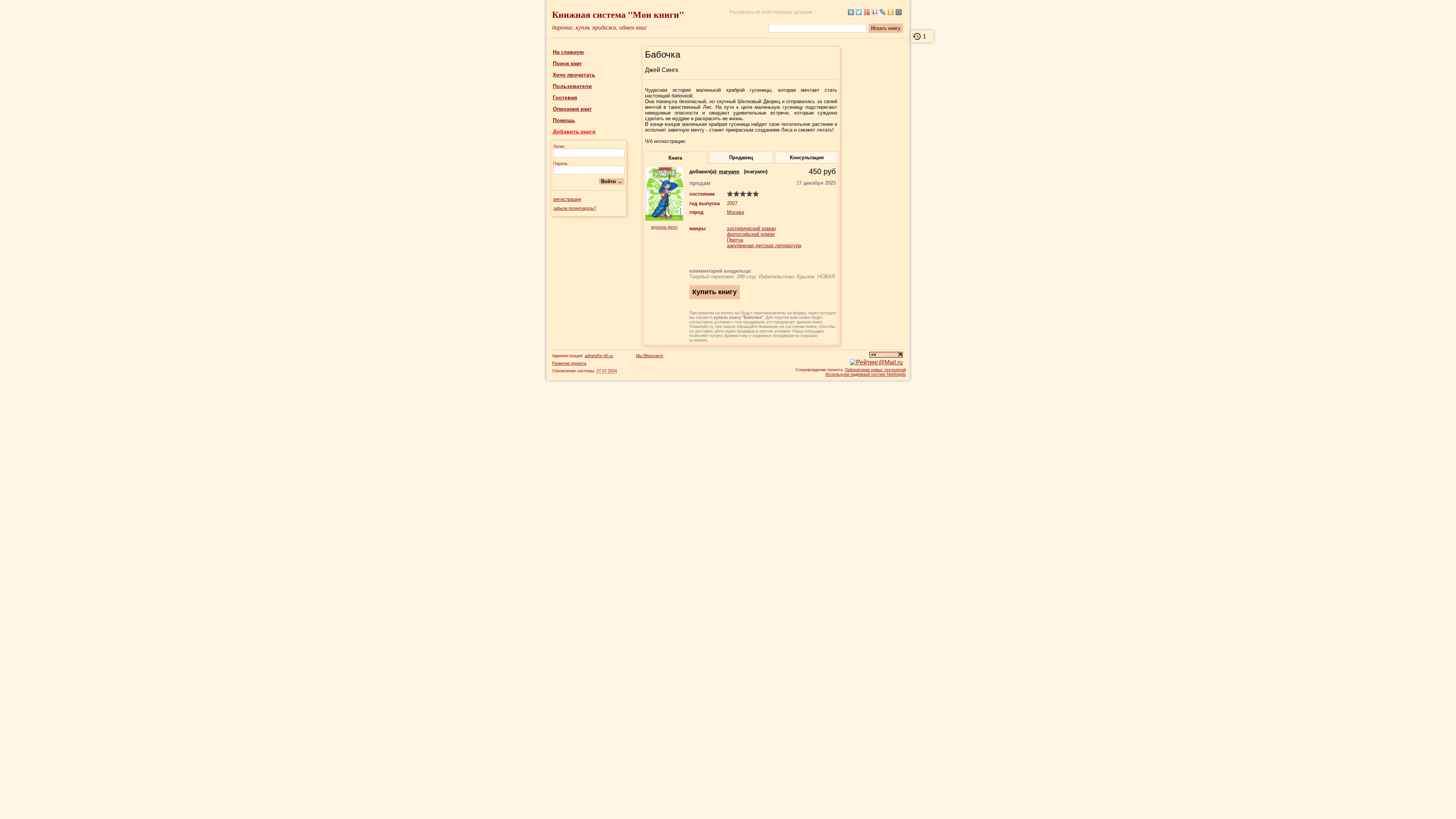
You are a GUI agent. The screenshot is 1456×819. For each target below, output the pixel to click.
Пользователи (572, 86)
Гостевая (565, 97)
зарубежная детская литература (764, 245)
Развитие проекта (569, 363)
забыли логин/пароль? (574, 208)
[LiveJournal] (883, 12)
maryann (729, 171)
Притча (735, 240)
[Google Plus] (867, 12)
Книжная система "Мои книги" (618, 14)
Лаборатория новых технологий (875, 369)
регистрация (567, 199)
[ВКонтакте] (851, 12)
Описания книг (572, 109)
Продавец (741, 157)
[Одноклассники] (891, 12)
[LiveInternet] (875, 12)
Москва (735, 212)
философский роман (751, 234)
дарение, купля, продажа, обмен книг (599, 27)
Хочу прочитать (574, 75)
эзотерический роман (751, 228)
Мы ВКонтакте (649, 355)
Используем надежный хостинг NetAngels (865, 374)
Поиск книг (567, 63)
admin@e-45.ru (599, 355)
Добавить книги (574, 132)
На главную (568, 52)
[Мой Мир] (899, 12)
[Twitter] (859, 12)
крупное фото (664, 227)
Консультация (807, 157)
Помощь (564, 120)
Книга (675, 158)
